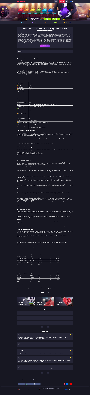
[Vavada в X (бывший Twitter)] (69, 384)
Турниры (30, 379)
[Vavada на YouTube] (71, 384)
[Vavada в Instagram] (64, 384)
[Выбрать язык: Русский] (71, 1)
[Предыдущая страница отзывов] (42, 373)
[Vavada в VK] (67, 384)
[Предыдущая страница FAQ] (42, 327)
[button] (89, 12)
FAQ (40, 379)
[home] (21, 1)
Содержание (35, 379)
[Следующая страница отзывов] (48, 373)
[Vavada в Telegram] (66, 1)
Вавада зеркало (45, 45)
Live (22, 379)
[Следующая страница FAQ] (48, 327)
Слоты (19, 379)
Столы (26, 379)
